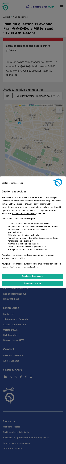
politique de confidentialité (24, 213)
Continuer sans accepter (12, 183)
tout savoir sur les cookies (13, 258)
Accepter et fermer (32, 283)
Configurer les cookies (32, 276)
